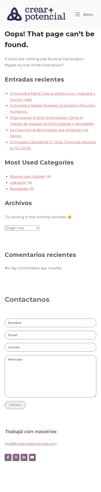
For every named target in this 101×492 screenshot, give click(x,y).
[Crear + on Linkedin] (24, 457)
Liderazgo (18, 182)
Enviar (15, 405)
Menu (87, 14)
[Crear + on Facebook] (8, 457)
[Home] (36, 14)
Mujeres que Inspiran (27, 176)
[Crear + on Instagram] (16, 457)
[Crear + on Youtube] (32, 457)
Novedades (19, 189)
